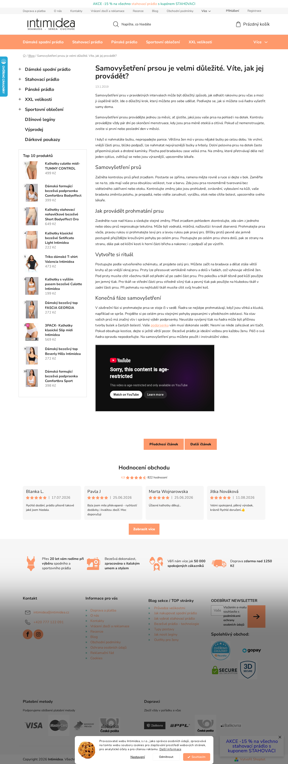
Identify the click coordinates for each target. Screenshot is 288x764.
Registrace (254, 11)
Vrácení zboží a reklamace (107, 11)
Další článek (200, 444)
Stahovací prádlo (42, 79)
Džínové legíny (40, 119)
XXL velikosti (38, 99)
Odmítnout (166, 757)
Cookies (96, 658)
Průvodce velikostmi (169, 608)
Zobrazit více (144, 529)
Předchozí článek (163, 444)
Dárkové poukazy (42, 139)
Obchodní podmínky (180, 11)
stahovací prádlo (144, 3)
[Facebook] (28, 634)
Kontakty (76, 11)
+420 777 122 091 (48, 622)
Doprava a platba (34, 11)
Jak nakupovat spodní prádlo (175, 613)
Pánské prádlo (39, 89)
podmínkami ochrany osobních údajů (233, 620)
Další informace (170, 749)
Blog (155, 11)
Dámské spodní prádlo (48, 69)
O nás (58, 11)
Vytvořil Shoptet (252, 759)
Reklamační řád (102, 653)
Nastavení (137, 757)
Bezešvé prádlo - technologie (176, 624)
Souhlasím (199, 757)
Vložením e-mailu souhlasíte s (235, 616)
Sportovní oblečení (44, 109)
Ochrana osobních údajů (108, 647)
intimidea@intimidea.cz (51, 612)
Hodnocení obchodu (144, 467)
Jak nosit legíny (165, 634)
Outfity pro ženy (166, 640)
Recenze (138, 11)
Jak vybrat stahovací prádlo (174, 618)
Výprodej (34, 129)
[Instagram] (38, 634)
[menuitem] (43, 42)
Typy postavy (164, 629)
